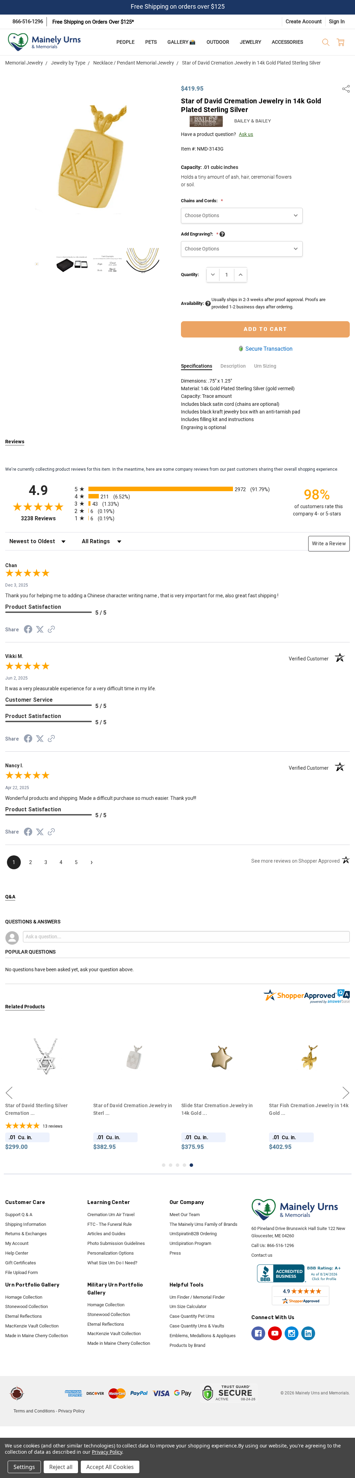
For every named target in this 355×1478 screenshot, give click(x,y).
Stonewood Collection (26, 1306)
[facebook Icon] (258, 1333)
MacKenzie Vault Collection (32, 1326)
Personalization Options (110, 1253)
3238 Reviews (46, 518)
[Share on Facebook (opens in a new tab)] (28, 630)
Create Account (304, 21)
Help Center (16, 1253)
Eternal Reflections (23, 1316)
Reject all (60, 1467)
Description (233, 366)
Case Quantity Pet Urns (192, 1316)
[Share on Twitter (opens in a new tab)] (40, 629)
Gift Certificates (20, 1262)
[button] (46, 1393)
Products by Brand (187, 1345)
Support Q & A (18, 1214)
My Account (16, 1243)
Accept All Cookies (110, 1467)
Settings (24, 1467)
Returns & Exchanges (26, 1233)
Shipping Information (25, 1224)
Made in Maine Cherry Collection (36, 1335)
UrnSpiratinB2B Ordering (193, 1233)
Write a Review (329, 543)
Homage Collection (23, 1297)
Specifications (196, 366)
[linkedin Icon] (308, 1333)
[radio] (177, 489)
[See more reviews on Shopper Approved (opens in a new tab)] (51, 630)
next (346, 1093)
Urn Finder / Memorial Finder (197, 1297)
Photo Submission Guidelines (116, 1243)
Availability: (193, 303)
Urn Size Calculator (188, 1306)
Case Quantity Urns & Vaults (197, 1326)
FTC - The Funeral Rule (109, 1224)
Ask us (246, 134)
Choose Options (46, 1084)
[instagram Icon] (291, 1333)
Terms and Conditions (34, 1411)
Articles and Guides (106, 1233)
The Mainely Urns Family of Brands (203, 1224)
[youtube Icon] (275, 1333)
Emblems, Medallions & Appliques (203, 1335)
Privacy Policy (71, 1411)
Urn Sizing (265, 366)
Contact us (261, 1255)
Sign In (337, 21)
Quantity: (190, 274)
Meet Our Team (185, 1214)
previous (9, 1093)
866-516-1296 (27, 21)
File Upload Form (21, 1272)
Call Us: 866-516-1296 (272, 1245)
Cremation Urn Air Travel (111, 1214)
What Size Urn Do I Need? (112, 1262)
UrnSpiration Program (190, 1243)
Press (175, 1253)
